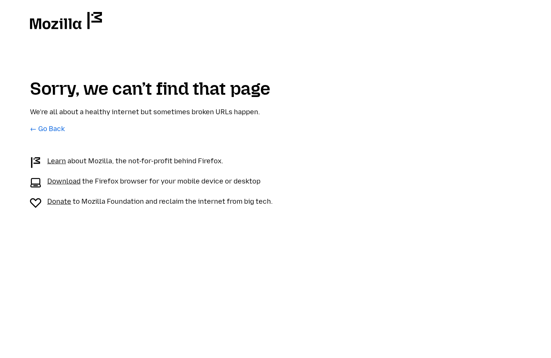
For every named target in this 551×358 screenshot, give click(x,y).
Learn (56, 161)
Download (64, 181)
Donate (59, 201)
